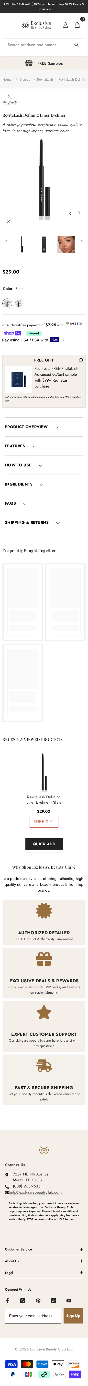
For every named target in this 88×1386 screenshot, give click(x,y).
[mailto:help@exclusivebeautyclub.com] (46, 1227)
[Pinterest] (38, 1301)
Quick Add (44, 844)
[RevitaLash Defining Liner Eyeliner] (44, 772)
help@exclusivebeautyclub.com (35, 1192)
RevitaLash (45, 79)
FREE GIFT (44, 822)
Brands (25, 79)
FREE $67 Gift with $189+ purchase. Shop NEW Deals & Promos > (44, 6)
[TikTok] (54, 1301)
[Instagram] (23, 1301)
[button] (70, 213)
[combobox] (44, 44)
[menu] (8, 25)
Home (6, 79)
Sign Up (73, 1315)
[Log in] (65, 25)
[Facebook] (7, 1301)
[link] (22, 616)
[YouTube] (69, 1301)
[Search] (44, 44)
